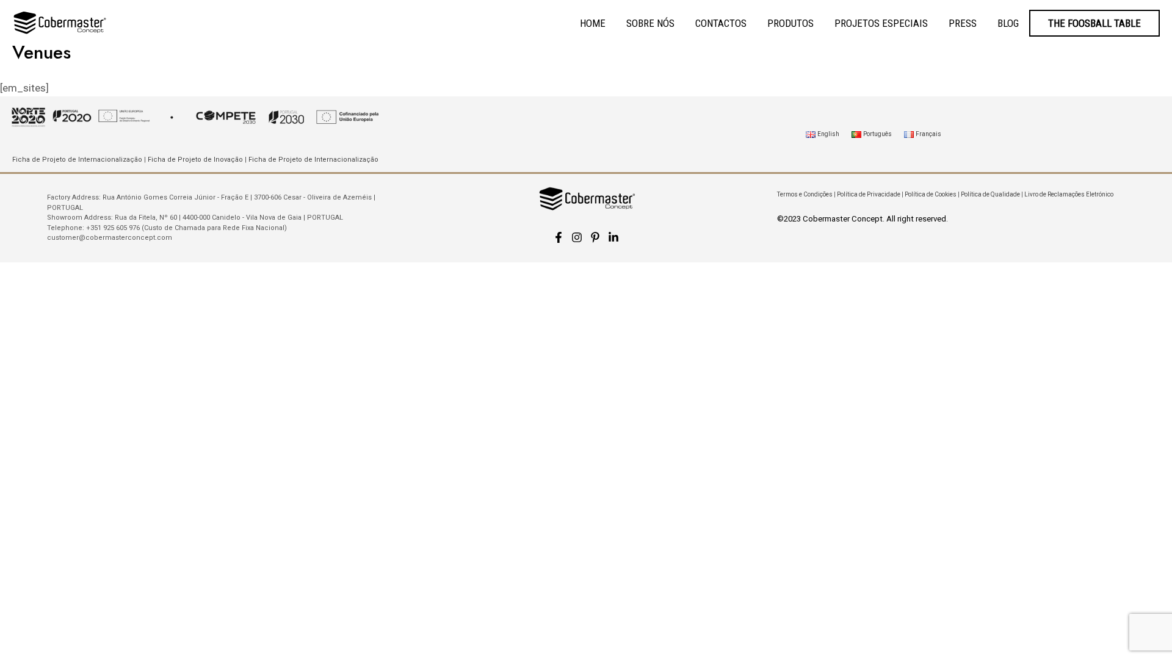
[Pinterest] (595, 237)
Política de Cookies (931, 194)
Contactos (721, 23)
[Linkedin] (613, 237)
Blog (1008, 23)
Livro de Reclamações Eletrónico (1068, 194)
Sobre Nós (650, 23)
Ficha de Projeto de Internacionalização (77, 160)
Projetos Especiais (881, 23)
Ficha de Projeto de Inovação (195, 160)
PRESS (963, 23)
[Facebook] (558, 237)
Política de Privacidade (868, 194)
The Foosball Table (1094, 23)
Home (593, 23)
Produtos (790, 23)
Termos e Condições (805, 194)
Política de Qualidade (990, 194)
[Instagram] (576, 237)
